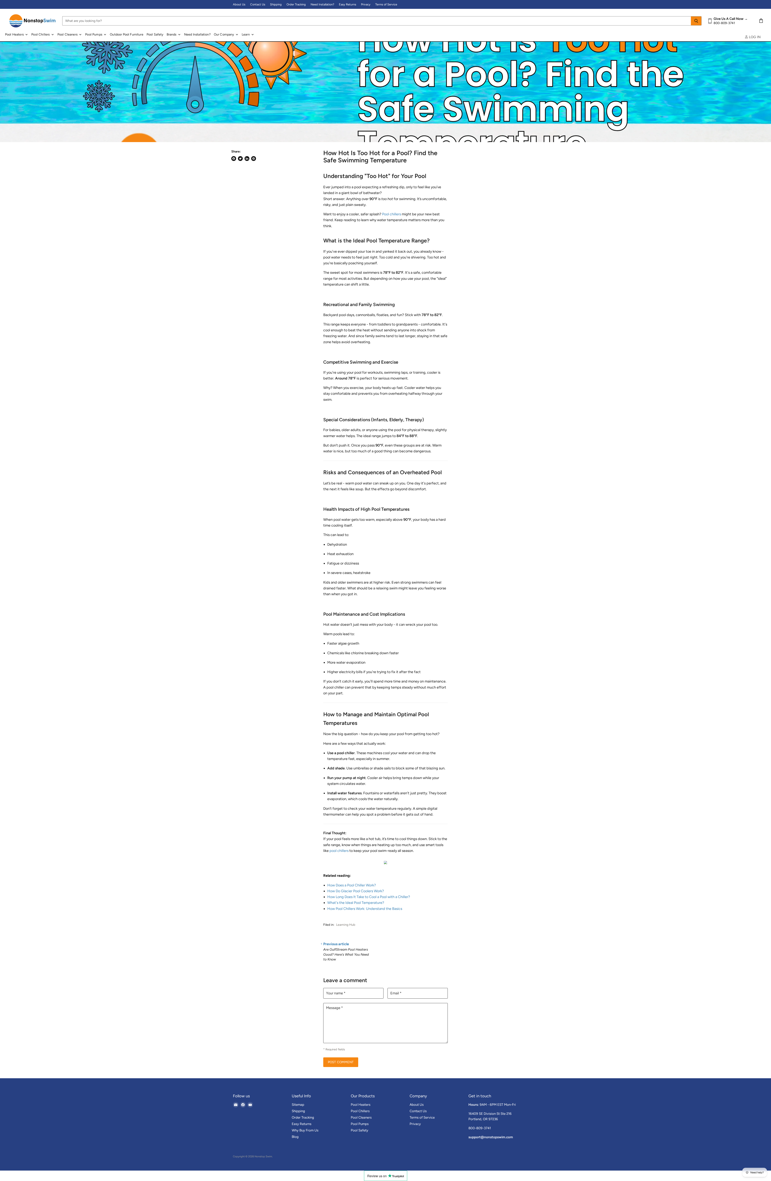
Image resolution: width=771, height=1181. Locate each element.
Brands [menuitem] (171, 34)
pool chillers (339, 850)
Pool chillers (391, 214)
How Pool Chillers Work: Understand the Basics (364, 908)
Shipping (276, 4)
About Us (239, 4)
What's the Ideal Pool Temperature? (355, 902)
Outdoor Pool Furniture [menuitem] (126, 34)
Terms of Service (386, 4)
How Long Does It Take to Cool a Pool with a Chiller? (368, 897)
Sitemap (298, 1105)
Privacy (365, 4)
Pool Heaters (360, 1105)
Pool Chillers (360, 1111)
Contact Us (257, 4)
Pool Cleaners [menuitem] (67, 34)
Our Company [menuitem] (224, 34)
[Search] (696, 20)
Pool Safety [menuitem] (155, 34)
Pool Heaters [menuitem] (14, 34)
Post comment (341, 1062)
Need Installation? (322, 4)
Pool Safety (359, 1130)
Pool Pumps (360, 1124)
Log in (754, 37)
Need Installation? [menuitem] (197, 34)
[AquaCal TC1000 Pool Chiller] (385, 866)
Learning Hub (345, 925)
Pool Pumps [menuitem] (93, 34)
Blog (295, 1137)
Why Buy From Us (305, 1130)
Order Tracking (296, 4)
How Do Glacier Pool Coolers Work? (355, 891)
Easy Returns (347, 4)
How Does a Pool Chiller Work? (351, 885)
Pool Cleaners (361, 1117)
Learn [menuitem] (246, 34)
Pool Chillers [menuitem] (40, 34)
